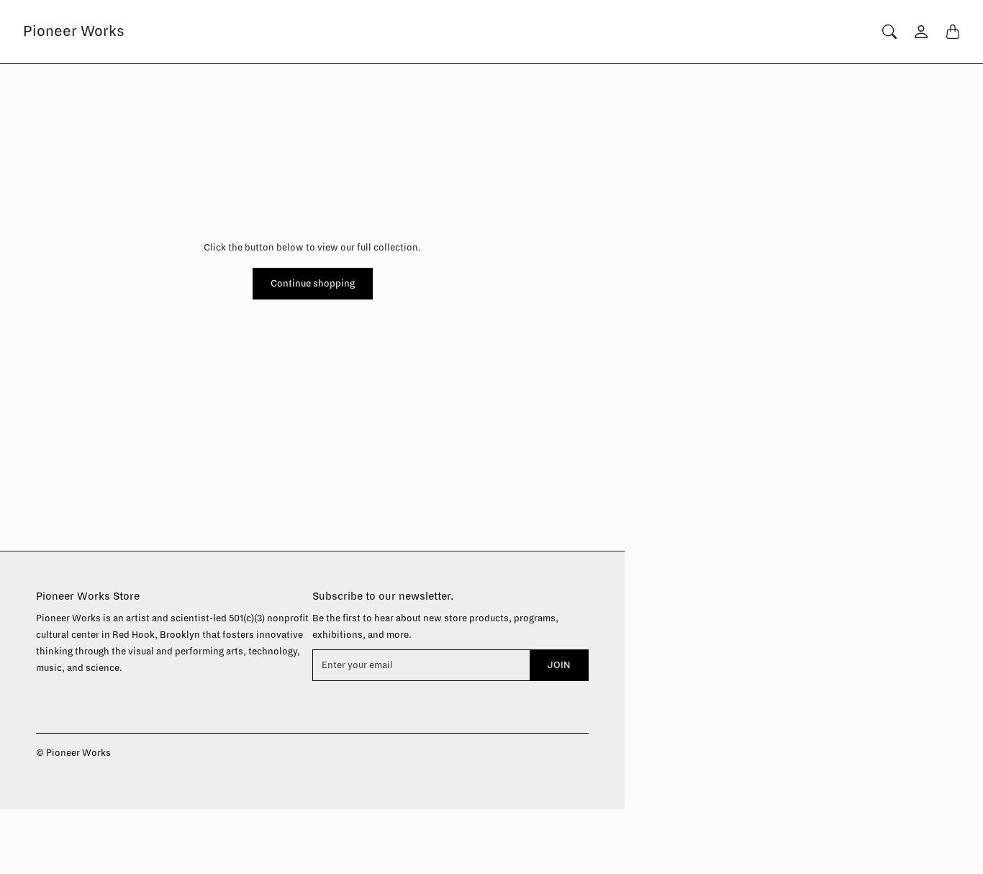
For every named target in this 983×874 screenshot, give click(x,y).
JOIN (559, 665)
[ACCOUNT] (921, 32)
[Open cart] (953, 32)
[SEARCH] (889, 32)
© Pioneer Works (73, 753)
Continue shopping (313, 284)
